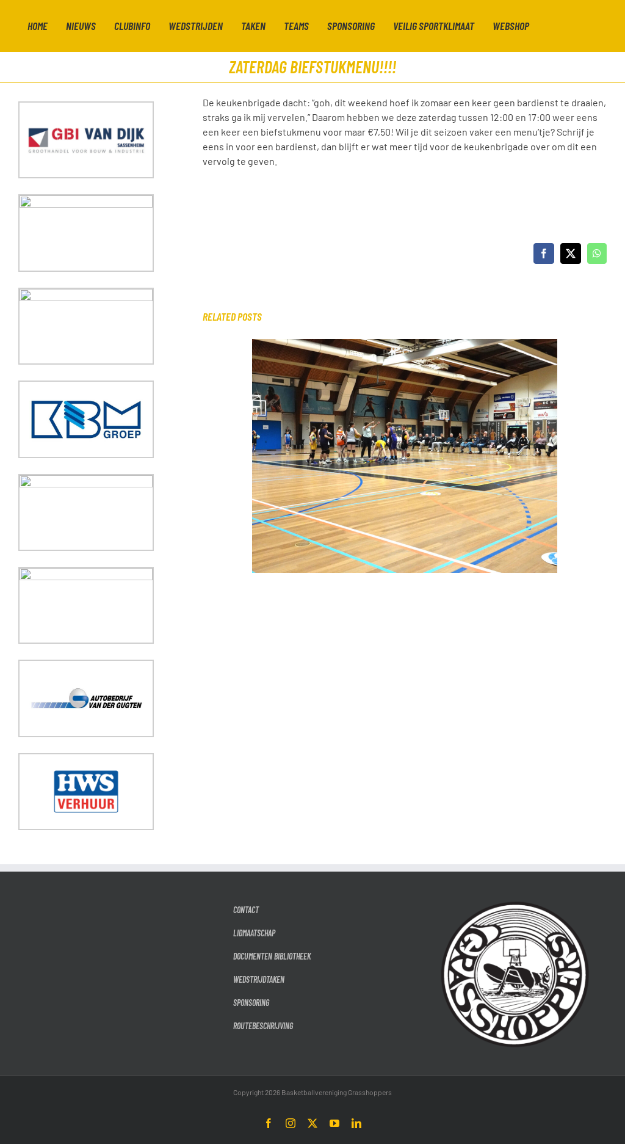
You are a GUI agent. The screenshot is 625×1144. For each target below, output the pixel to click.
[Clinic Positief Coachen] (404, 345)
